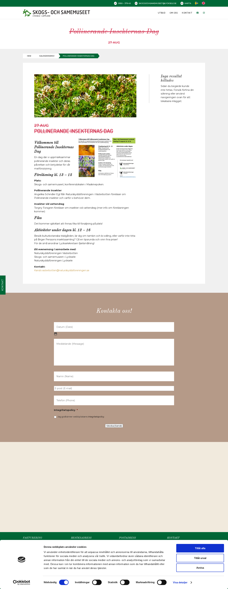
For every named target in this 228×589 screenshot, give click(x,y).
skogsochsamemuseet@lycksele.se (157, 3)
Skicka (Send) (114, 425)
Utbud (161, 13)
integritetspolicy (96, 416)
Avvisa (200, 567)
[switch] (97, 582)
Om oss (174, 13)
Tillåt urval (200, 558)
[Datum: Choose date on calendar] (55, 333)
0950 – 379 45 (124, 3)
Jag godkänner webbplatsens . (81, 416)
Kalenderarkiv (46, 56)
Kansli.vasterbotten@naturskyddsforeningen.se (61, 270)
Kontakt (187, 13)
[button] (115, 483)
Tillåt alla (200, 548)
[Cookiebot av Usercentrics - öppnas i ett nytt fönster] (21, 582)
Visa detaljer (180, 582)
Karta (188, 3)
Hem (29, 56)
